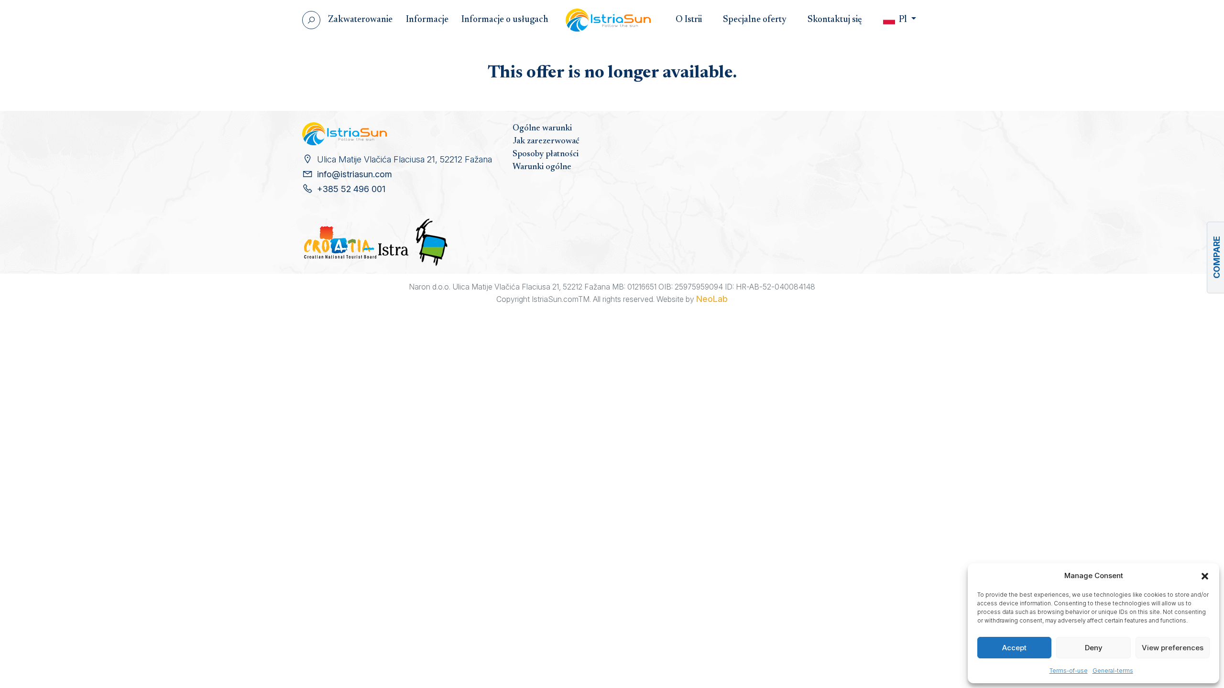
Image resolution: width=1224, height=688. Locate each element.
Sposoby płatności (546, 154)
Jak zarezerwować (546, 141)
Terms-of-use (1068, 670)
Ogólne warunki (542, 128)
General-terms (1113, 670)
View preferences (1172, 647)
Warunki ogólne (542, 167)
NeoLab (712, 299)
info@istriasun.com (354, 174)
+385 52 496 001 (351, 189)
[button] (1205, 575)
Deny (1094, 647)
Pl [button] (903, 19)
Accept (1014, 647)
